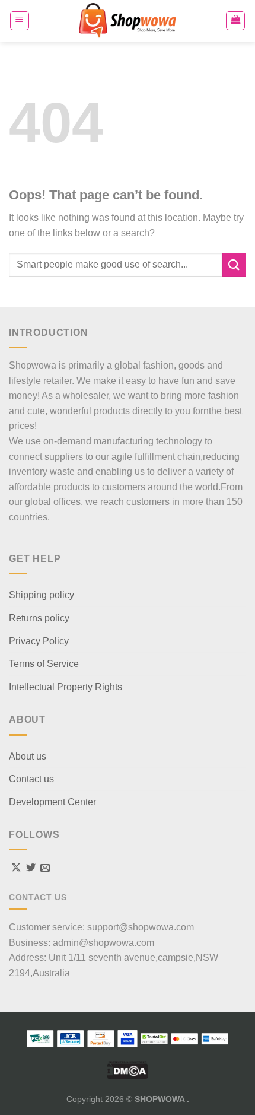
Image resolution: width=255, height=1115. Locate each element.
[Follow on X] (16, 868)
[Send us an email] (45, 868)
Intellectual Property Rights (65, 687)
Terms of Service (44, 664)
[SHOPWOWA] (127, 21)
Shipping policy (41, 595)
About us (27, 756)
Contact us (31, 779)
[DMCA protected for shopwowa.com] (127, 1069)
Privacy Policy (39, 641)
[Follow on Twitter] (31, 868)
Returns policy (39, 618)
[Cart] (235, 20)
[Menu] (19, 20)
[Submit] (234, 264)
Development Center (52, 802)
